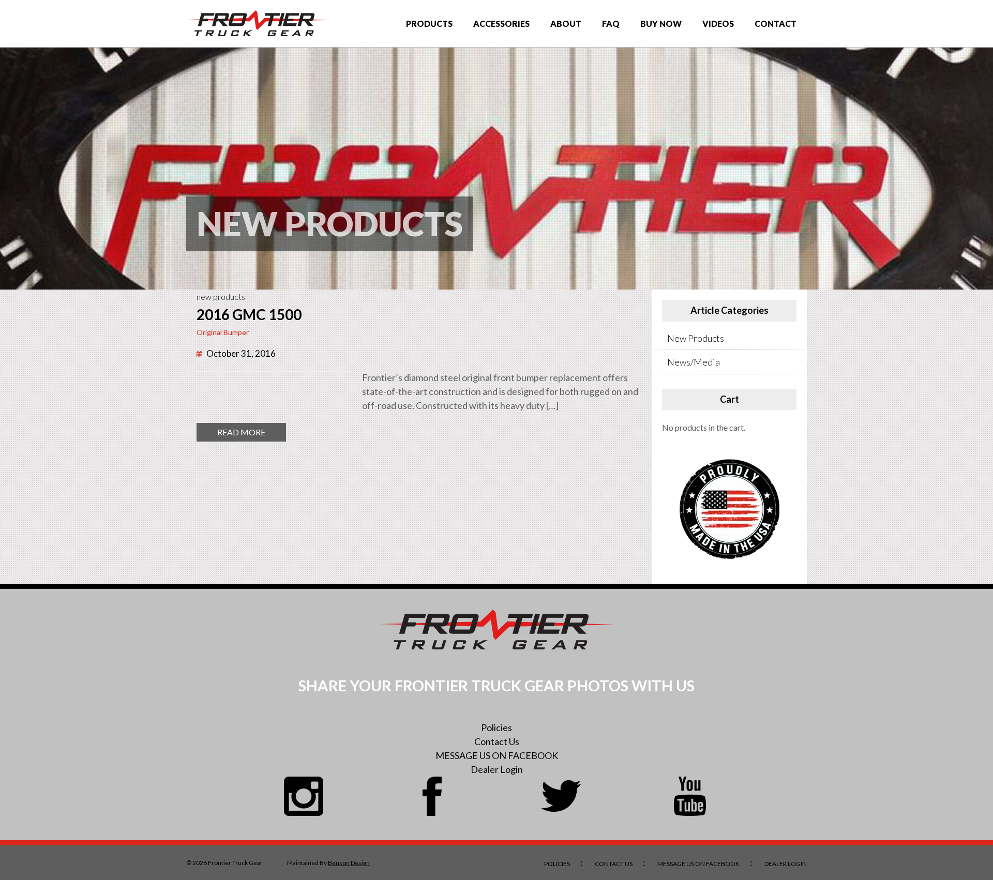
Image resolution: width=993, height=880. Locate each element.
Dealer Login (497, 769)
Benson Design (349, 863)
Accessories (501, 23)
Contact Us (496, 741)
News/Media (693, 362)
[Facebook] (432, 796)
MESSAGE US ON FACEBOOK (496, 755)
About (565, 23)
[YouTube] (690, 796)
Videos (718, 23)
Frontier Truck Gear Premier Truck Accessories (257, 23)
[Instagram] (303, 796)
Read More (251, 434)
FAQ (611, 23)
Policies (496, 727)
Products (429, 23)
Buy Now (661, 23)
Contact (775, 23)
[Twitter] (561, 796)
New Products (221, 296)
